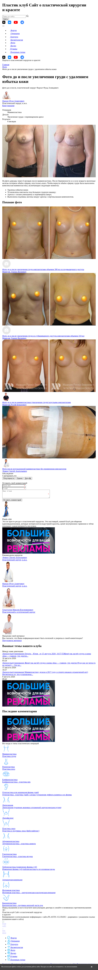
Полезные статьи (17, 52)
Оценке (19, 478)
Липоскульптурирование (13, 654)
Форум (14, 30)
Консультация (8, 106)
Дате (27, 478)
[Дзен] (3, 22)
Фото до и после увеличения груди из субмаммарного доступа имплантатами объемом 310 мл (43, 336)
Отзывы (13, 49)
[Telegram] (22, 22)
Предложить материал (12, 640)
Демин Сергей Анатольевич (14, 471)
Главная (5, 65)
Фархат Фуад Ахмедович (13, 101)
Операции (15, 33)
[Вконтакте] (9, 22)
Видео (13, 46)
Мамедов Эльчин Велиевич (14, 272)
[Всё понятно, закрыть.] (91, 967)
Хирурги (14, 37)
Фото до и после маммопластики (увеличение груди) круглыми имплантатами (36, 402)
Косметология (17, 40)
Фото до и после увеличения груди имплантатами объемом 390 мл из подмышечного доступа (43, 269)
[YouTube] (16, 22)
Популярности (8, 478)
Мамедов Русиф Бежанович (14, 405)
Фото (13, 43)
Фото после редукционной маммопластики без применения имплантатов (34, 469)
